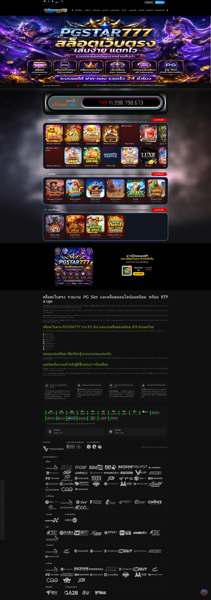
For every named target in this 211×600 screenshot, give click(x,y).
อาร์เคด (140, 10)
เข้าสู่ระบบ (149, 2)
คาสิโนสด (96, 10)
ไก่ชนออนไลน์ (159, 10)
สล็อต (87, 10)
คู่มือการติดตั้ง (139, 273)
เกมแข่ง (104, 10)
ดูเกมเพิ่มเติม (159, 120)
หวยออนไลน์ (114, 10)
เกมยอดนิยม (78, 10)
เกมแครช (132, 10)
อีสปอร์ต (148, 10)
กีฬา (123, 10)
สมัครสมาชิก (160, 2)
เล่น (72, 104)
